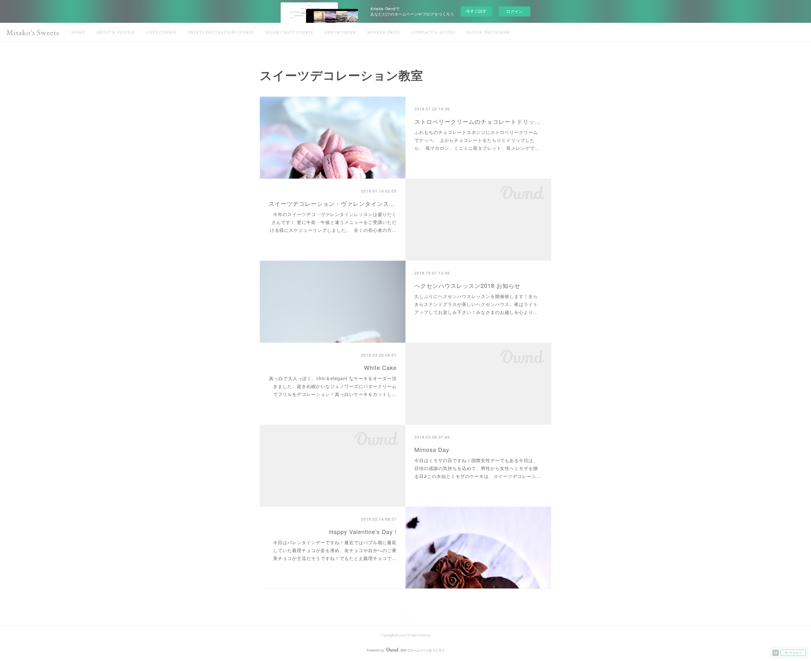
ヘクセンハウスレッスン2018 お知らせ (467, 285)
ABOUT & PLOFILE (115, 32)
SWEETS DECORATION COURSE (221, 32)
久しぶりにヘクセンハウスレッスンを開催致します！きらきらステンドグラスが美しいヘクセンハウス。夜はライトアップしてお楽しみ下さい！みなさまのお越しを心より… (476, 304)
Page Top (405, 617)
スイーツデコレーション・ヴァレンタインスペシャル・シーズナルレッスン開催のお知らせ (333, 203)
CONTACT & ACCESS (433, 32)
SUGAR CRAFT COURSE (289, 32)
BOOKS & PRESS (383, 32)
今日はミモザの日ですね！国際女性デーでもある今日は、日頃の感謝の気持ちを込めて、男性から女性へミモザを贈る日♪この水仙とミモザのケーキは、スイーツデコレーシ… (477, 468)
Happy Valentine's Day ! (363, 531)
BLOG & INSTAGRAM (488, 32)
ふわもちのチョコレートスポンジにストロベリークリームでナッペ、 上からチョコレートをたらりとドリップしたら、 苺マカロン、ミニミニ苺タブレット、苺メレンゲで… (477, 140)
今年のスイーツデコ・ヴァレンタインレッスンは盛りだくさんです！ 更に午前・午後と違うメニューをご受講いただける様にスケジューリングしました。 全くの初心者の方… (333, 222)
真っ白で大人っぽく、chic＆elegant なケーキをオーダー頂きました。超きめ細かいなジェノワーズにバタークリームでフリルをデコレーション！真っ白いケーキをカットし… (333, 386)
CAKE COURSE (161, 32)
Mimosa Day (431, 449)
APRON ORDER (340, 32)
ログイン (514, 11)
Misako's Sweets (32, 32)
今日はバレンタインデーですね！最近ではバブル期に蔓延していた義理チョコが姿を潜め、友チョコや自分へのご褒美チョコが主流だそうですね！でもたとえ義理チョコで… (335, 550)
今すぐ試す (476, 11)
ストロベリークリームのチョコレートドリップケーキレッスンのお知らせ (478, 121)
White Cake (380, 367)
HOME (78, 32)
